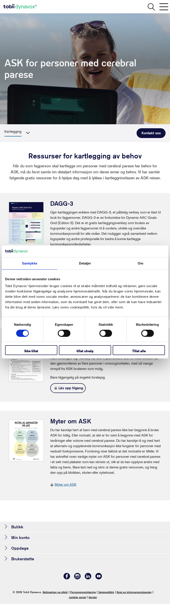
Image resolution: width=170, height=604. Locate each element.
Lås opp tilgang (70, 388)
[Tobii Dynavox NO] (20, 6)
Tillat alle (139, 351)
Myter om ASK (65, 484)
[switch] (64, 333)
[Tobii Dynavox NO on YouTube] (99, 578)
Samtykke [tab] (29, 263)
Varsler (93, 597)
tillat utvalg (85, 351)
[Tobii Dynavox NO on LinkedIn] (88, 578)
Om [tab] (140, 263)
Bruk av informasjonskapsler (134, 592)
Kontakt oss (151, 133)
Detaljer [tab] (85, 263)
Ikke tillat (31, 351)
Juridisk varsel (77, 597)
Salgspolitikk (106, 592)
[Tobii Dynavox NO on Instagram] (77, 578)
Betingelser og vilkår (55, 592)
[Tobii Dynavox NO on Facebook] (67, 578)
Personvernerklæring (83, 592)
